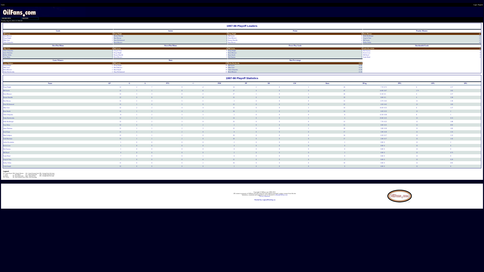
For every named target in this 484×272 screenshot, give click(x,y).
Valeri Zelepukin (8, 42)
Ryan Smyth (231, 55)
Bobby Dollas (367, 42)
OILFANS (25, 18)
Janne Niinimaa (7, 53)
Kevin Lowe (366, 53)
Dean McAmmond (119, 40)
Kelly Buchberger (368, 36)
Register (480, 5)
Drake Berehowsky (8, 72)
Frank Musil (366, 57)
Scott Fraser (6, 132)
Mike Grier (6, 40)
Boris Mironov (7, 36)
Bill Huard (366, 55)
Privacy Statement (265, 196)
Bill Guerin (6, 34)
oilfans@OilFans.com (281, 195)
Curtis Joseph (7, 166)
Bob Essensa (231, 57)
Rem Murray (117, 38)
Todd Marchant (7, 138)
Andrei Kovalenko (368, 48)
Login (475, 5)
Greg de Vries (367, 38)
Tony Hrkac (6, 57)
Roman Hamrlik (118, 36)
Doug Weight (7, 38)
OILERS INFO (6, 18)
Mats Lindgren (7, 135)
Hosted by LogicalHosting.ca (264, 200)
